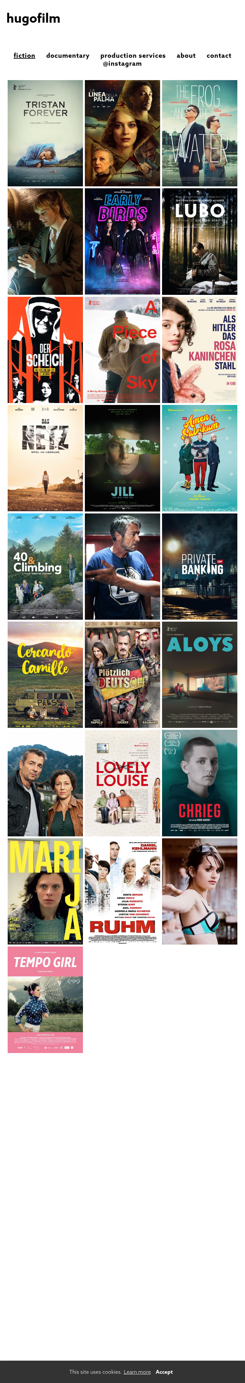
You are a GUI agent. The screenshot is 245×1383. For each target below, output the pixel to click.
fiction (24, 55)
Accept (164, 1372)
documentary (68, 55)
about (186, 55)
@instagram (122, 63)
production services (133, 55)
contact (219, 55)
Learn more (137, 1372)
